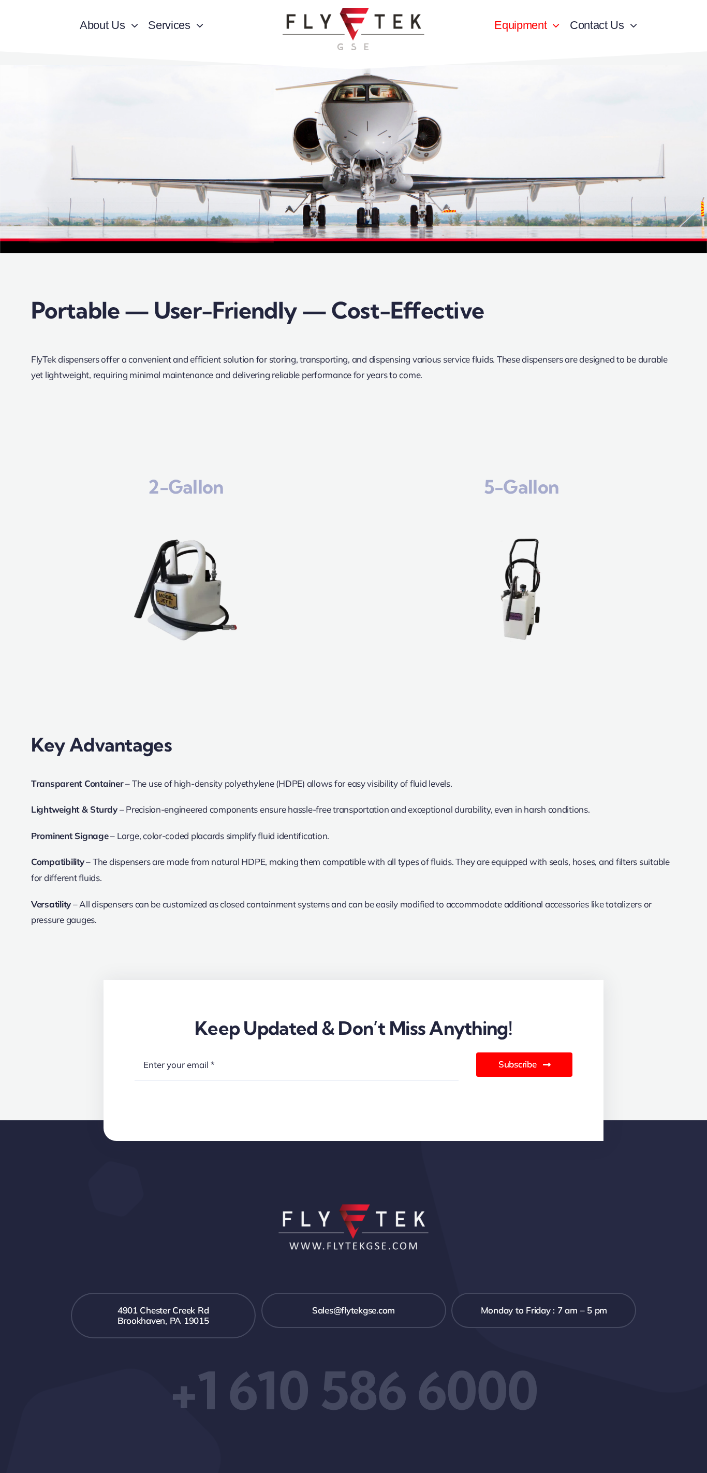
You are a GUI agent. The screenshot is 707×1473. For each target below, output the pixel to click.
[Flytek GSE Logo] (353, 12)
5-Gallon (521, 486)
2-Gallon (185, 486)
